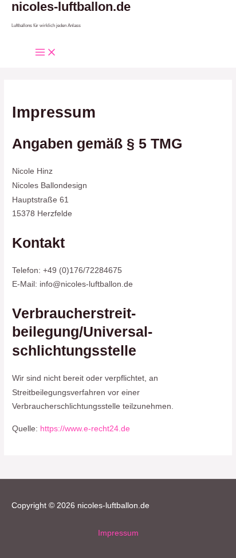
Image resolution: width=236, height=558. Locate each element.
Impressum (118, 533)
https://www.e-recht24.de (85, 428)
